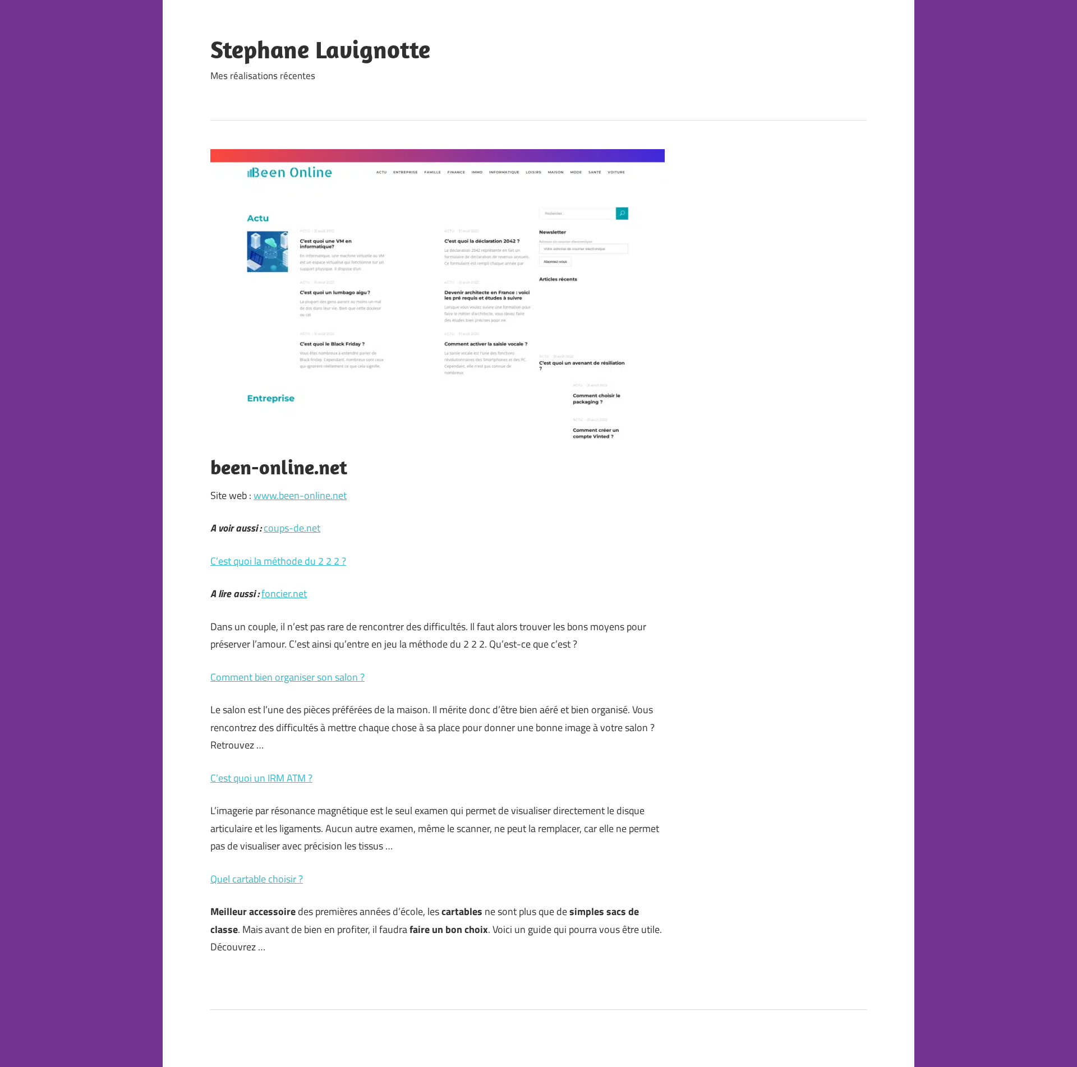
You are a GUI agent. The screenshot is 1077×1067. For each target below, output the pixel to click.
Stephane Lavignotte (320, 49)
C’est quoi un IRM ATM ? (261, 778)
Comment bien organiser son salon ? (287, 677)
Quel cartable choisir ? (256, 878)
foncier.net (284, 593)
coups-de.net (292, 527)
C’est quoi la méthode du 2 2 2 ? (278, 561)
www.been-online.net (300, 495)
